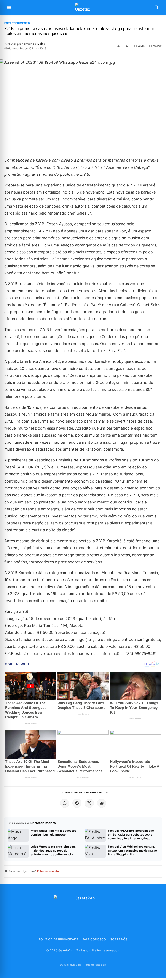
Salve (157, 46)
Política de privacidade (58, 939)
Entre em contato (48, 871)
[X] (89, 803)
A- (118, 46)
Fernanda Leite (33, 44)
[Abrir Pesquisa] (157, 8)
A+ (128, 46)
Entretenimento (17, 23)
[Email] (101, 803)
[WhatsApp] (64, 803)
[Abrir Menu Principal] (9, 8)
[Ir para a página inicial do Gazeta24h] (83, 8)
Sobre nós (119, 939)
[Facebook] (76, 803)
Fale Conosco (94, 939)
